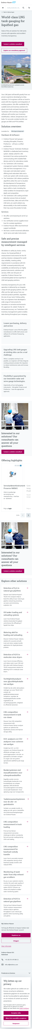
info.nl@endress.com (11, 964)
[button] (12, 44)
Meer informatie (6, 946)
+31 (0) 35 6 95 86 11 (12, 959)
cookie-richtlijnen (24, 1008)
